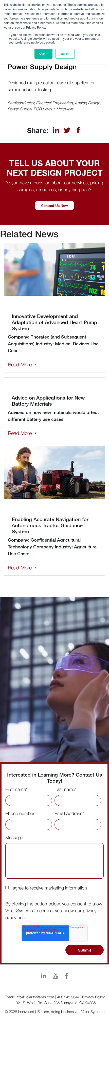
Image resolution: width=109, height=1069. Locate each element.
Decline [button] (65, 53)
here (21, 917)
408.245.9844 (68, 997)
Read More (20, 364)
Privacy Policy (93, 997)
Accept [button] (43, 53)
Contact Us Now (54, 205)
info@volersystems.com (35, 997)
